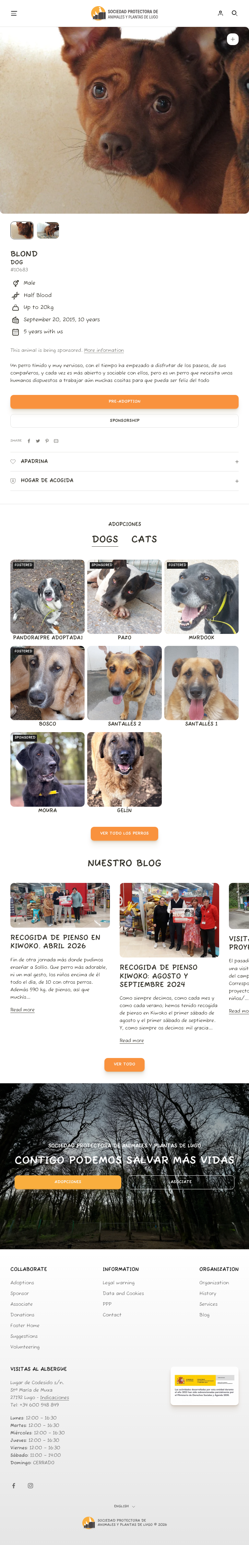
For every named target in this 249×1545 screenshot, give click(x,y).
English (121, 1506)
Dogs (105, 540)
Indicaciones (54, 1398)
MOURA (47, 811)
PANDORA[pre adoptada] (47, 638)
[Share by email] (56, 441)
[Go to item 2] (48, 230)
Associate (21, 1304)
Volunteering (25, 1347)
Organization (214, 1283)
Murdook (201, 638)
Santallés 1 (201, 724)
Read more (22, 1010)
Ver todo (124, 1064)
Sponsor (19, 1293)
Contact (112, 1315)
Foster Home (25, 1326)
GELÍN (124, 811)
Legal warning (119, 1283)
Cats (144, 540)
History (207, 1293)
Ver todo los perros (124, 833)
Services (208, 1304)
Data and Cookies (123, 1293)
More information (104, 350)
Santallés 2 (124, 724)
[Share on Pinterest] (47, 441)
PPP (107, 1304)
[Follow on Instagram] (30, 1485)
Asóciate (181, 1182)
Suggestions (24, 1336)
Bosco (47, 724)
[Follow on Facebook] (13, 1485)
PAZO (124, 638)
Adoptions (22, 1283)
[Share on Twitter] (38, 441)
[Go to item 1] (22, 230)
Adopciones (67, 1182)
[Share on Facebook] (28, 441)
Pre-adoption (124, 401)
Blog (204, 1315)
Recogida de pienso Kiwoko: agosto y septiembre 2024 (158, 976)
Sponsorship (124, 421)
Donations (22, 1315)
